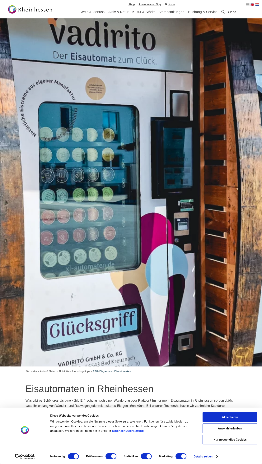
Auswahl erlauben (230, 428)
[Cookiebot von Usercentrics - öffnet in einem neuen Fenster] (25, 456)
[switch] (110, 456)
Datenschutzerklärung (128, 430)
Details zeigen (203, 456)
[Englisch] (252, 4)
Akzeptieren (230, 417)
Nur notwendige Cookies (230, 439)
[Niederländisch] (257, 4)
